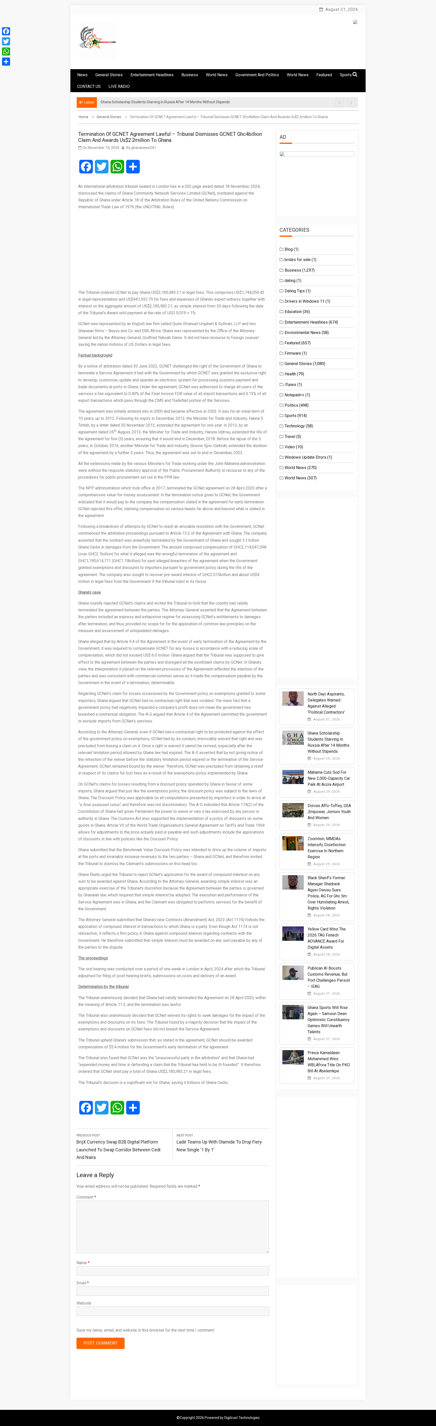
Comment (86, 1197)
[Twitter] (6, 41)
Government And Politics (257, 74)
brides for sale (298, 259)
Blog (289, 249)
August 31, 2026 (326, 719)
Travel (290, 436)
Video (290, 447)
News (82, 74)
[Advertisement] (172, 249)
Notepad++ (294, 395)
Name (83, 1262)
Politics (291, 405)
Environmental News (303, 332)
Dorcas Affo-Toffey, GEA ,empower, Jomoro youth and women (329, 811)
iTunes (290, 384)
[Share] (6, 62)
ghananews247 (143, 148)
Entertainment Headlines (152, 74)
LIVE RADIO (119, 86)
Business (189, 74)
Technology (295, 426)
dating (290, 280)
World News (217, 74)
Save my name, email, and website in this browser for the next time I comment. (145, 1330)
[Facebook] (6, 31)
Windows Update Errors (305, 457)
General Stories (109, 74)
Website (83, 1303)
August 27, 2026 (326, 993)
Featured (324, 74)
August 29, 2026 (326, 758)
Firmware (293, 353)
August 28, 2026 (326, 915)
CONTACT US (89, 86)
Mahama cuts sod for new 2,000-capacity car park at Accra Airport (329, 778)
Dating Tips (295, 291)
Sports (290, 415)
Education (293, 311)
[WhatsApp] (6, 51)
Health (290, 374)
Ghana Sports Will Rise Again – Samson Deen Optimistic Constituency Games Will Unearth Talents (329, 1019)
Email (82, 1283)
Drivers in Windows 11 (304, 301)
